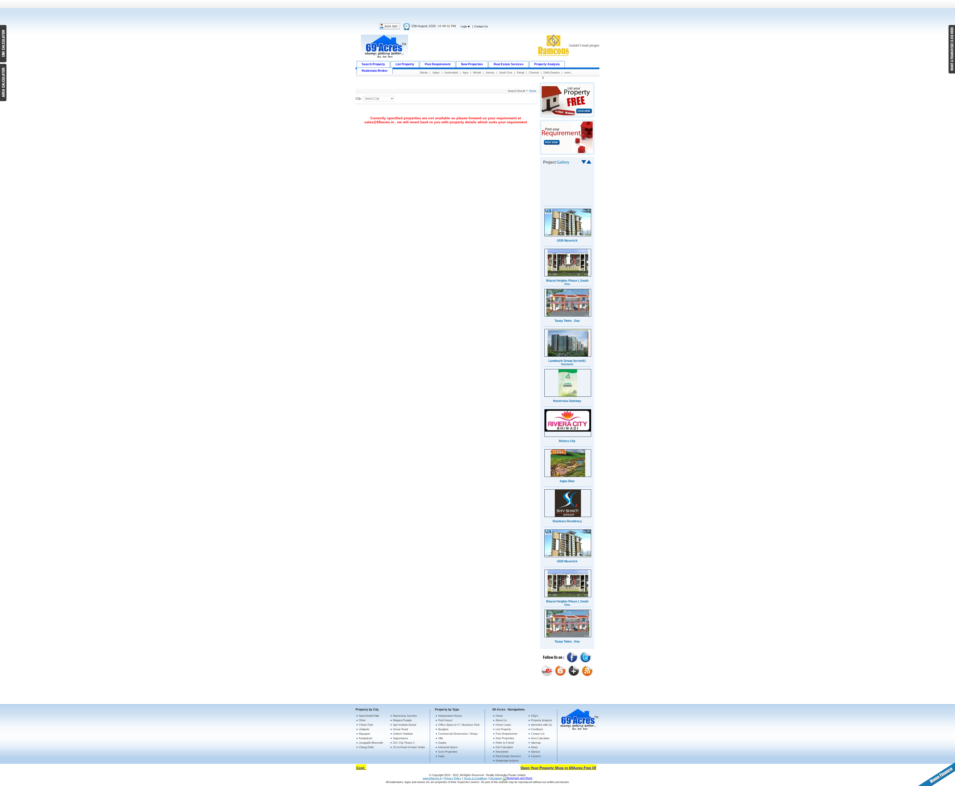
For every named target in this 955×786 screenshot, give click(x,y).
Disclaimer (495, 778)
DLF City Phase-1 (404, 742)
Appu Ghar (567, 441)
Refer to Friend (505, 742)
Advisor (535, 751)
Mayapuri (364, 733)
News (534, 747)
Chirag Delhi (366, 747)
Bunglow (443, 729)
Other (362, 720)
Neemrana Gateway (567, 361)
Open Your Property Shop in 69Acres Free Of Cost (548, 768)
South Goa (505, 72)
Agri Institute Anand (404, 724)
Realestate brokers (507, 760)
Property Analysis (541, 720)
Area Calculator (540, 738)
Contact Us (481, 26)
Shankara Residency (567, 481)
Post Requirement (506, 733)
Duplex (442, 742)
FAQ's (534, 715)
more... (568, 72)
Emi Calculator (504, 747)
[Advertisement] (477, 11)
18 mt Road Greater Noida (409, 747)
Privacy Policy (452, 778)
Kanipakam (365, 738)
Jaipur (436, 72)
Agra (465, 72)
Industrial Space (448, 747)
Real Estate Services (508, 756)
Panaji (520, 72)
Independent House (450, 715)
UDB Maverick (567, 200)
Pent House (445, 720)
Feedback (537, 729)
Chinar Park (366, 724)
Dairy (441, 756)
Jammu (489, 72)
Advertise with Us (541, 724)
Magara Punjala (402, 720)
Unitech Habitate (403, 733)
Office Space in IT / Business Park (459, 724)
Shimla (424, 72)
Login (464, 26)
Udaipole (364, 729)
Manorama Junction (405, 715)
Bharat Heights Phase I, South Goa (567, 242)
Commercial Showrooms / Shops (458, 733)
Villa (440, 738)
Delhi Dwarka (551, 72)
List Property (503, 729)
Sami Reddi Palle (369, 715)
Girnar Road (400, 729)
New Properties (505, 738)
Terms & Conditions (475, 778)
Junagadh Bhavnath (371, 742)
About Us (501, 720)
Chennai (534, 72)
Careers (536, 756)
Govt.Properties (447, 751)
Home (532, 90)
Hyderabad (451, 72)
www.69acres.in (432, 778)
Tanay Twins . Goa (567, 280)
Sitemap (536, 742)
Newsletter (502, 751)
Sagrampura (400, 738)
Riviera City (567, 401)
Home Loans (503, 724)
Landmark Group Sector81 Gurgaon (567, 322)
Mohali (477, 72)
